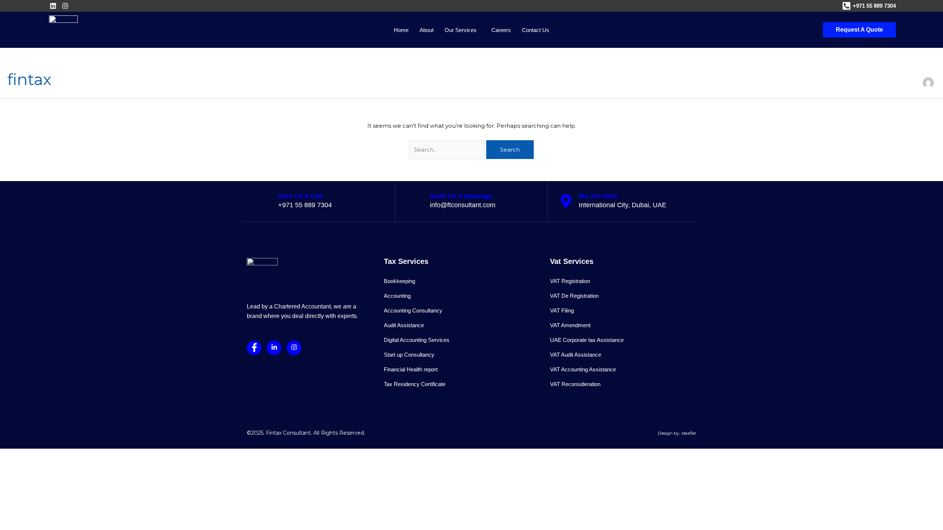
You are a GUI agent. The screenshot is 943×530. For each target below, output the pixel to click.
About (427, 30)
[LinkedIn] (274, 347)
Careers (501, 30)
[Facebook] (254, 347)
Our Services (461, 30)
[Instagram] (294, 347)
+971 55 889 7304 (874, 6)
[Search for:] (447, 149)
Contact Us (535, 30)
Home (401, 30)
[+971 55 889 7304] (846, 5)
